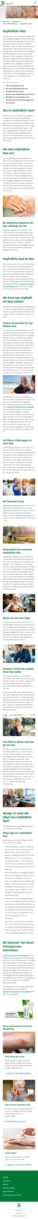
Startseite (6, 22)
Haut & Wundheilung (10, 24)
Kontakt (5, 1177)
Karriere (5, 1184)
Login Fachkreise (8, 1191)
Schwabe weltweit (9, 1188)
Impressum (19, 1213)
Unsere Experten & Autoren (12, 1195)
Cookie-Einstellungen (19, 1216)
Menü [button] (35, 3)
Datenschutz (19, 1210)
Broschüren (16, 22)
